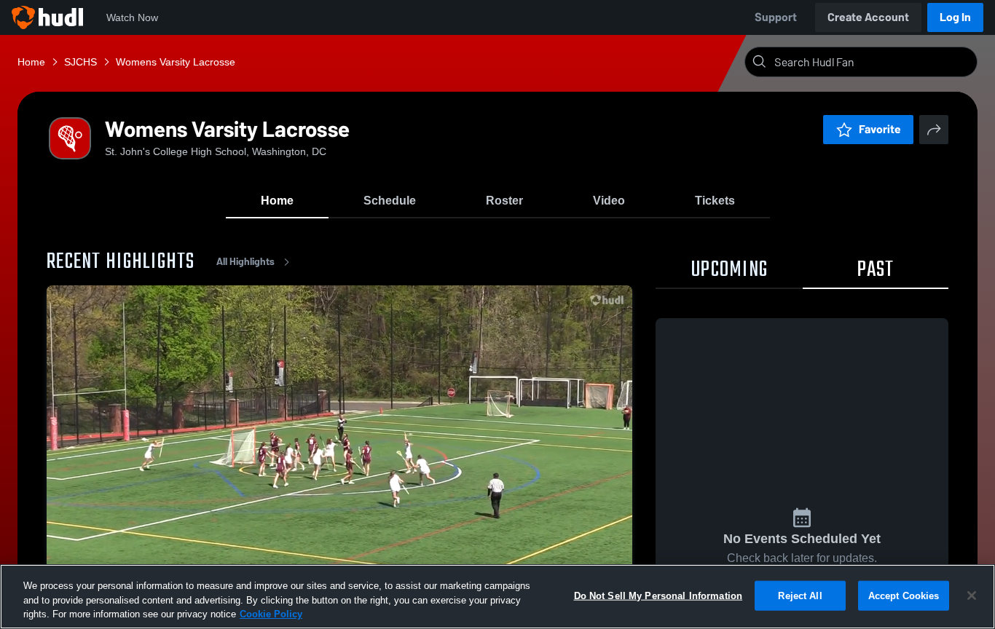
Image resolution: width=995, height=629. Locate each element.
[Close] (972, 595)
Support (776, 17)
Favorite (880, 129)
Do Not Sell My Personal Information (658, 595)
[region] (497, 596)
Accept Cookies (904, 595)
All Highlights (245, 261)
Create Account (868, 17)
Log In (955, 17)
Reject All (800, 595)
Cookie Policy (271, 614)
